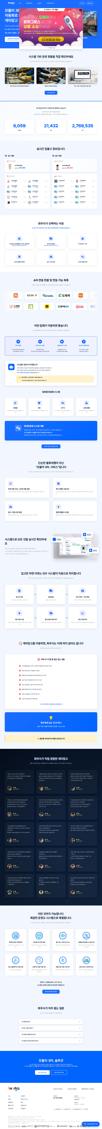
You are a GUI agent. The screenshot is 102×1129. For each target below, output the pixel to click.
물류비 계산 (11, 1105)
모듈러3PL (29, 3)
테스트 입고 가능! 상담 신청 (51, 446)
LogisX (39, 3)
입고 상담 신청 (51, 92)
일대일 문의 (23, 1105)
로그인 (82, 3)
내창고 (9, 1099)
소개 (19, 3)
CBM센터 (10, 1102)
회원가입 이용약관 (57, 1089)
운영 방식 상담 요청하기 (51, 991)
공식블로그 (23, 1108)
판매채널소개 (50, 3)
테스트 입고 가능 (59, 1072)
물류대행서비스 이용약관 (88, 1089)
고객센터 (23, 1096)
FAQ (22, 1102)
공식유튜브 (10, 1108)
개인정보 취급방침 (72, 1089)
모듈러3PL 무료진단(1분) (13, 39)
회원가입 (89, 3)
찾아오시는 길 (24, 1099)
